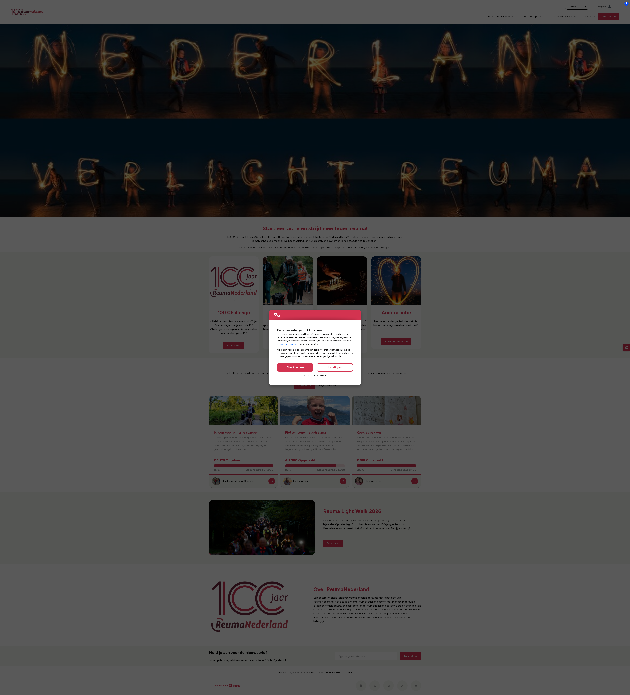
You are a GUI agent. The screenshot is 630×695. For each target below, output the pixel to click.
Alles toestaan (295, 367)
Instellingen (335, 367)
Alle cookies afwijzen (315, 375)
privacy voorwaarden (287, 344)
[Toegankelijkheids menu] (626, 4)
